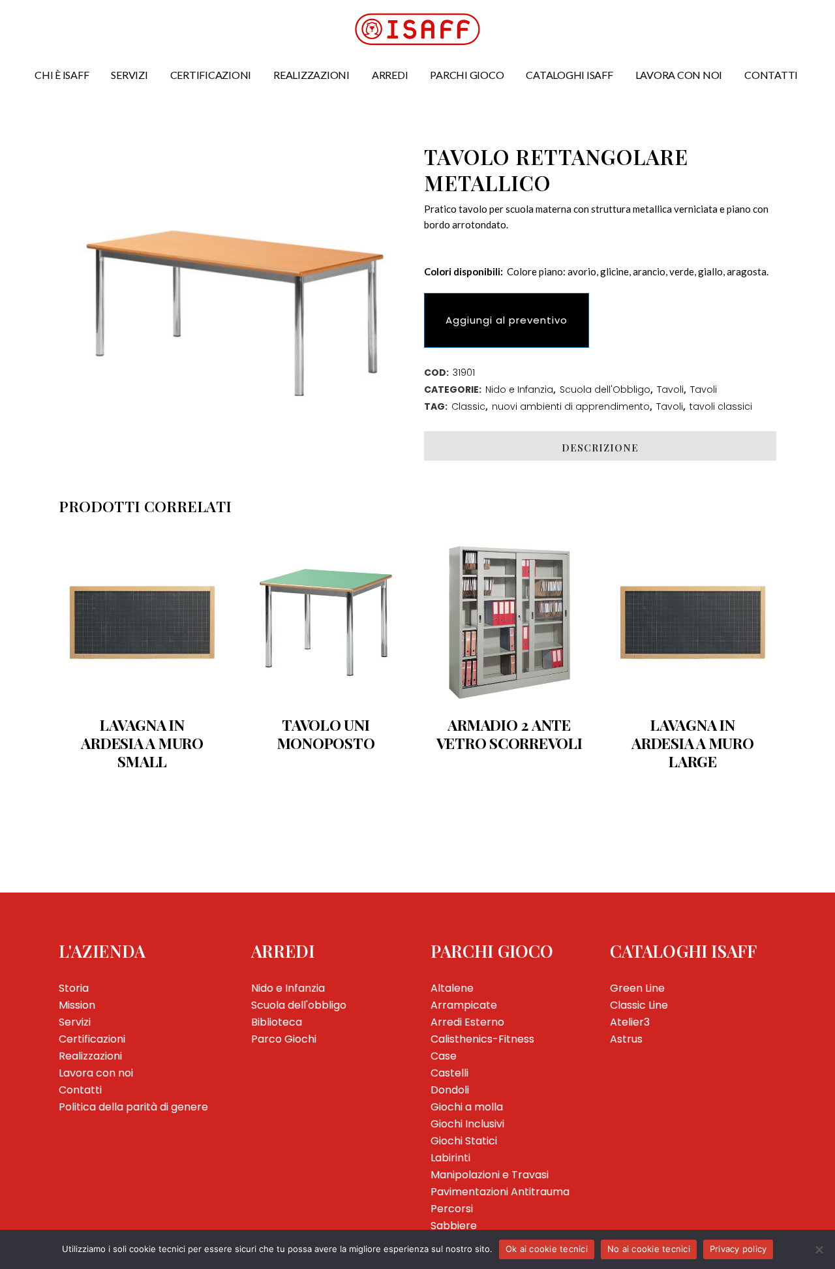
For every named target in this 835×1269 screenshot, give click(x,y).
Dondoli (450, 1089)
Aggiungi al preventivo (507, 320)
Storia (74, 988)
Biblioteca (276, 1022)
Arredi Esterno (467, 1022)
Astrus (626, 1039)
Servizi (75, 1022)
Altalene (452, 988)
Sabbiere (454, 1225)
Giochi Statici (464, 1140)
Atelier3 (630, 1022)
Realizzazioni (90, 1055)
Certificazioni (92, 1039)
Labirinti (450, 1157)
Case (444, 1055)
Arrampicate (464, 1005)
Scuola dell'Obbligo (605, 389)
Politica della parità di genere (133, 1106)
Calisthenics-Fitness (482, 1039)
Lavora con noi (96, 1072)
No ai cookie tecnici (648, 1249)
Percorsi (452, 1208)
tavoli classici (721, 406)
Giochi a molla (467, 1106)
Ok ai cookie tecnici (547, 1249)
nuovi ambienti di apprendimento (571, 406)
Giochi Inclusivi (467, 1123)
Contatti (80, 1089)
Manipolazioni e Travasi (490, 1174)
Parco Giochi (283, 1039)
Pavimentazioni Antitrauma (500, 1191)
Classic (468, 406)
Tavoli (670, 389)
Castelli (449, 1072)
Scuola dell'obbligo (298, 1005)
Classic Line (639, 1005)
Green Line (637, 988)
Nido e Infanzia (519, 389)
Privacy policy (738, 1249)
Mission (77, 1005)
